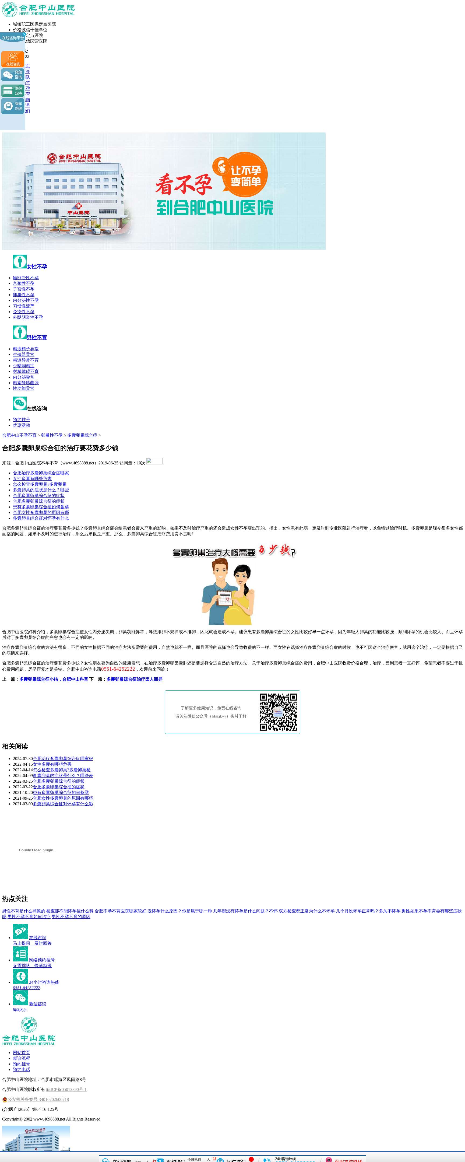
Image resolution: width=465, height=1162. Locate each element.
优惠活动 (21, 425)
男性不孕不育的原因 (71, 916)
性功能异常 (23, 388)
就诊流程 (21, 1058)
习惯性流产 (23, 306)
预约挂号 (21, 419)
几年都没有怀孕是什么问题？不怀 (245, 911)
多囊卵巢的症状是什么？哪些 (41, 490)
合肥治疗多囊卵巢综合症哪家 (41, 473)
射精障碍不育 (26, 371)
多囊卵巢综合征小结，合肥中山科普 (53, 679)
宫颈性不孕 (23, 283)
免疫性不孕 (23, 311)
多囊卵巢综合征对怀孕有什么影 (63, 804)
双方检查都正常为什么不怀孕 (307, 911)
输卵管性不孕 (26, 277)
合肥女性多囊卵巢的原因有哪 (41, 512)
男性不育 (37, 337)
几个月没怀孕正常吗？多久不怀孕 (368, 911)
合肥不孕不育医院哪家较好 (120, 911)
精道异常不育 (26, 360)
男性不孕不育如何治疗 (29, 916)
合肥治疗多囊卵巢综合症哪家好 (63, 758)
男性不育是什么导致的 (23, 911)
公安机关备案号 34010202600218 (38, 1099)
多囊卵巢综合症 (82, 435)
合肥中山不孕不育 (19, 435)
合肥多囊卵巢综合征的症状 (39, 495)
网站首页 (21, 1052)
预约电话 (21, 1069)
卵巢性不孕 (23, 294)
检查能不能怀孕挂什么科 (70, 911)
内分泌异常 (23, 377)
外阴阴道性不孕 (28, 317)
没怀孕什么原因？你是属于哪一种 (179, 911)
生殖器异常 (23, 354)
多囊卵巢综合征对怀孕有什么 (41, 518)
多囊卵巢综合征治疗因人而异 (135, 679)
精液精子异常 (26, 348)
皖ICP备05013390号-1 (66, 1089)
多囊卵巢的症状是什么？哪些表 (63, 775)
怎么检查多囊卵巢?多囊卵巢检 (62, 770)
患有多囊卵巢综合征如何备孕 (41, 507)
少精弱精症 (23, 365)
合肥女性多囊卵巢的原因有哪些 (63, 798)
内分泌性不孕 (26, 300)
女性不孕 (37, 267)
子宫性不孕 (23, 289)
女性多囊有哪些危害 (32, 478)
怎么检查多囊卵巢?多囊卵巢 (39, 484)
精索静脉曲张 (26, 382)
